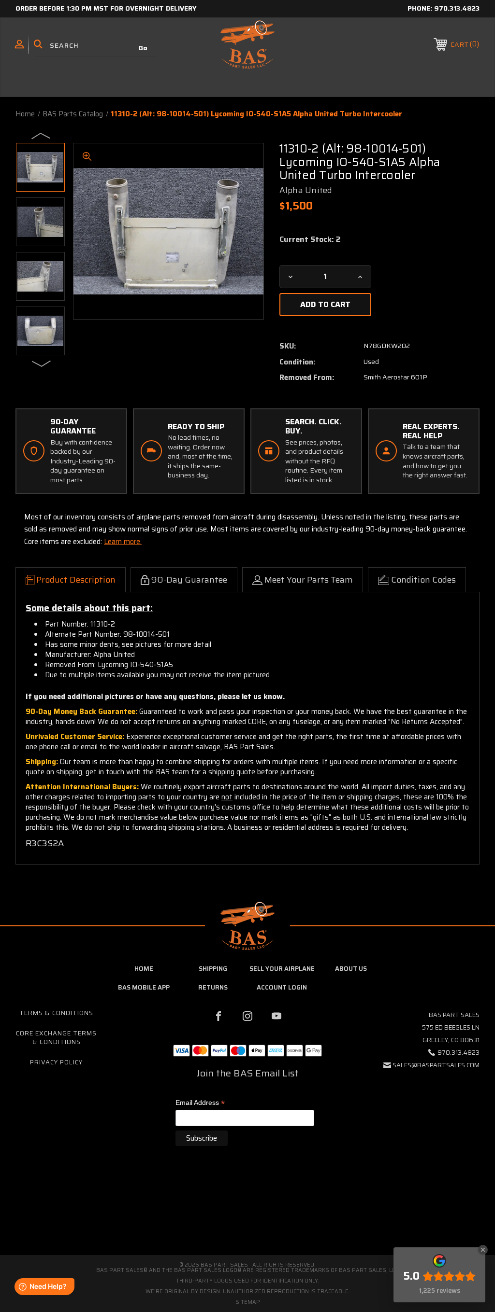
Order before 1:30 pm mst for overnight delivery (106, 8)
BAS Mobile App (144, 987)
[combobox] (95, 45)
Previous (41, 135)
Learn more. (123, 541)
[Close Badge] (483, 1250)
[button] (247, 1214)
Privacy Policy (56, 1062)
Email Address (200, 1103)
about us (351, 968)
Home (143, 968)
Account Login (282, 987)
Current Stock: (309, 239)
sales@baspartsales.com (436, 1065)
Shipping (213, 968)
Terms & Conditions (56, 1013)
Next (41, 363)
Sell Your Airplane (282, 968)
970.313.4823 (457, 8)
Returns (213, 987)
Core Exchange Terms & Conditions (56, 1037)
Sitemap (247, 1302)
